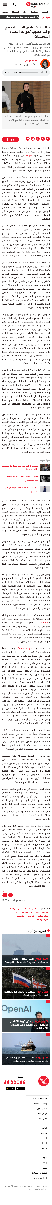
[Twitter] (21, 1082)
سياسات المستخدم (39, 1098)
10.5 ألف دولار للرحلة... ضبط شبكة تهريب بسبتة (29, 17)
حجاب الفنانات (43, 916)
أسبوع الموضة (30, 909)
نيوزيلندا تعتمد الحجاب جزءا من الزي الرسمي (21, 489)
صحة (45, 1167)
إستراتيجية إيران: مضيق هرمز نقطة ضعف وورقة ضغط (27, 1059)
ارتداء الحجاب (12, 912)
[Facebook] (24, 1082)
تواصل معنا (42, 1113)
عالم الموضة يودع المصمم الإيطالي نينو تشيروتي (21, 478)
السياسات (44, 623)
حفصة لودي (31, 61)
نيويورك (31, 916)
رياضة (44, 1162)
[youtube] (15, 1082)
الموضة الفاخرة (42, 912)
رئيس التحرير (42, 1108)
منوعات (44, 1157)
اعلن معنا (43, 1118)
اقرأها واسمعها (41, 919)
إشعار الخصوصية (40, 1103)
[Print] (28, 139)
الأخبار (45, 12)
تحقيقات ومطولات (39, 1173)
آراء (24, 12)
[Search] (14, 4)
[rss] (5, 1082)
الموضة (28, 156)
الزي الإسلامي (26, 912)
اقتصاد (15, 12)
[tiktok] (8, 1082)
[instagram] (18, 1082)
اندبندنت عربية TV (40, 1178)
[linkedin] (12, 1082)
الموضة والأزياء (15, 909)
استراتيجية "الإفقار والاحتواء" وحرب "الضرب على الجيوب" (26, 960)
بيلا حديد (20, 916)
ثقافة (5, 12)
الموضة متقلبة (25, 648)
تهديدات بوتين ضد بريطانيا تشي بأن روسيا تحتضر (26, 993)
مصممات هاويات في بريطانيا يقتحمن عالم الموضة (20, 467)
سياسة (34, 12)
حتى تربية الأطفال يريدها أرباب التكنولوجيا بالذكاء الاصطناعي (29, 1025)
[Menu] (5, 4)
